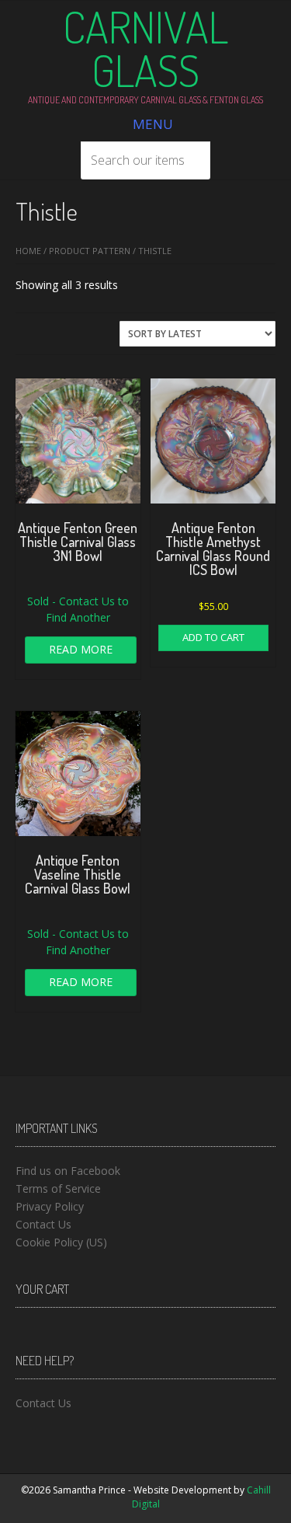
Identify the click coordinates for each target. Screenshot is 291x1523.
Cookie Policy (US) (61, 1242)
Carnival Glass (145, 48)
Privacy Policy (50, 1206)
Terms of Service (58, 1188)
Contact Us (43, 1224)
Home (28, 250)
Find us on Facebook (68, 1170)
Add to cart (213, 637)
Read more (81, 649)
